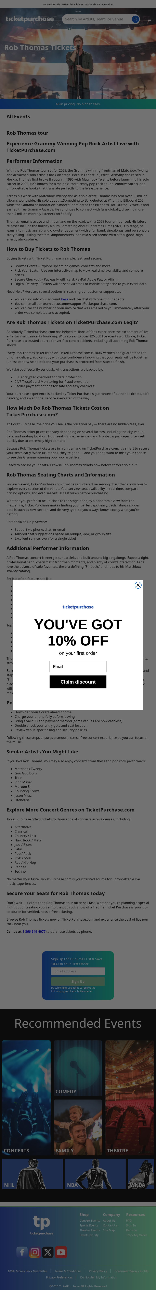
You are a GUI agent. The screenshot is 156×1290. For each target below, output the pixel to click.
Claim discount (78, 682)
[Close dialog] (138, 585)
